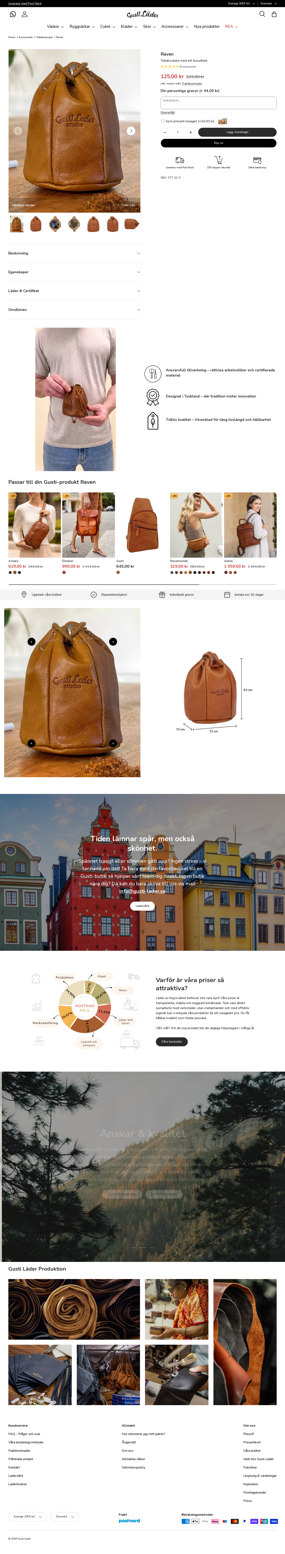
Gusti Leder (24, 1538)
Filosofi (248, 1434)
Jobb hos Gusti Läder (258, 1459)
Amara (13, 561)
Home (11, 37)
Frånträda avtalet (20, 1459)
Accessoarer (172, 26)
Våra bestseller (171, 1042)
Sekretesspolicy (133, 1467)
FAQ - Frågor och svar (24, 1434)
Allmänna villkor (133, 1459)
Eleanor (67, 561)
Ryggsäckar (79, 26)
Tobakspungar (44, 37)
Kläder (127, 26)
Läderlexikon (17, 1484)
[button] (13, 14)
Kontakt (14, 1467)
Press (247, 1501)
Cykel (105, 26)
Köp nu (218, 143)
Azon (120, 561)
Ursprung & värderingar (260, 1475)
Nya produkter (207, 26)
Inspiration (250, 1484)
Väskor (53, 26)
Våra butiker (252, 1450)
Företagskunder (254, 1492)
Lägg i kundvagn (237, 132)
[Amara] (34, 525)
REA (229, 26)
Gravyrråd (168, 112)
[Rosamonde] (196, 525)
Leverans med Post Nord (24, 3)
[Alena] (250, 525)
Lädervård (142, 906)
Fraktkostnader (192, 84)
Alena (228, 561)
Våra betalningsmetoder (26, 1442)
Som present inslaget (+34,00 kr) (189, 121)
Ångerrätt (129, 1442)
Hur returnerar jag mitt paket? (143, 1434)
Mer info (129, 205)
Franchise (250, 1467)
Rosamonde (179, 561)
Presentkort (252, 1442)
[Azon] (142, 525)
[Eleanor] (88, 525)
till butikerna (116, 1193)
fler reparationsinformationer (158, 1193)
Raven (59, 37)
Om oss (127, 1450)
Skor (147, 26)
